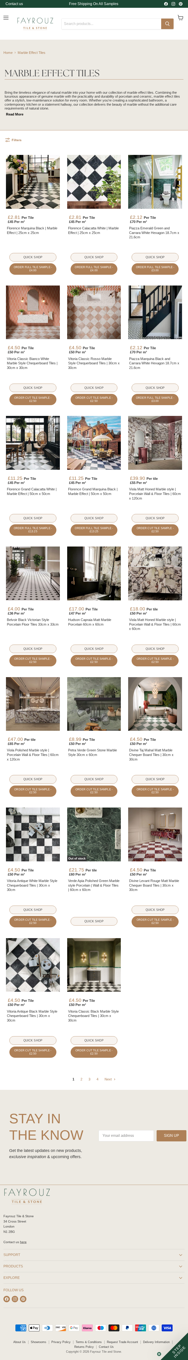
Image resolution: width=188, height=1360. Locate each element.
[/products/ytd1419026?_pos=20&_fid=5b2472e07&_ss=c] (94, 965)
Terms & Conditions (89, 1342)
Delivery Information (156, 1342)
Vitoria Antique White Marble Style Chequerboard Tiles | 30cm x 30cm (32, 885)
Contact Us (106, 1347)
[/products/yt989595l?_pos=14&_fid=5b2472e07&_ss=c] (94, 704)
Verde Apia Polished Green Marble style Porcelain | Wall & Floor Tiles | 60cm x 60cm (93, 885)
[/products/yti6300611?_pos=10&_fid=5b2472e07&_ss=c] (33, 573)
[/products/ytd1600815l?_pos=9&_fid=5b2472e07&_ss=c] (155, 443)
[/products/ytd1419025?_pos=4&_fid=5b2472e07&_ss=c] (33, 312)
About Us (19, 1342)
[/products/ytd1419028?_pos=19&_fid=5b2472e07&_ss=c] (33, 965)
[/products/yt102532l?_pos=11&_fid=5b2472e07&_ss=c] (94, 573)
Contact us (14, 4)
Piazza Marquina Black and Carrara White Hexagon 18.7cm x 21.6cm (154, 363)
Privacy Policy (61, 1342)
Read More (14, 114)
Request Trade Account (122, 1342)
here (23, 1242)
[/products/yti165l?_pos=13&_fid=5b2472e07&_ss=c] (33, 704)
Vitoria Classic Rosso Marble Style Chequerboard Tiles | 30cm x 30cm (94, 363)
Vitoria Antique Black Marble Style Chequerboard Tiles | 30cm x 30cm (32, 1015)
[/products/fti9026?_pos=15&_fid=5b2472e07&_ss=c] (155, 704)
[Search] (167, 24)
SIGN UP (171, 1135)
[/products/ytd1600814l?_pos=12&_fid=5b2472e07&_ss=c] (155, 573)
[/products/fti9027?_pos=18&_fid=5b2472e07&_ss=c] (155, 834)
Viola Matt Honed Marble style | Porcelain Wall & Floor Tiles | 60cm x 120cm (155, 493)
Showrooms (38, 1342)
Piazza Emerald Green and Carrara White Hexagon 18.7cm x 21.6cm (154, 232)
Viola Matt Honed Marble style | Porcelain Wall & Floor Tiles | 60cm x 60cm (155, 624)
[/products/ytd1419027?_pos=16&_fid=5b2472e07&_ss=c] (33, 834)
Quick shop (32, 257)
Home (8, 53)
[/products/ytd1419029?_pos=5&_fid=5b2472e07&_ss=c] (94, 312)
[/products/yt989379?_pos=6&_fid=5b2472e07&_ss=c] (155, 312)
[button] (174, 1346)
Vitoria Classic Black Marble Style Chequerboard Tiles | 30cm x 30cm (93, 1015)
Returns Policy (84, 1347)
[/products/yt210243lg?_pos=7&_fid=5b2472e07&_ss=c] (33, 443)
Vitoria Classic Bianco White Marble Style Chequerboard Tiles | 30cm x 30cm (32, 363)
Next (109, 1079)
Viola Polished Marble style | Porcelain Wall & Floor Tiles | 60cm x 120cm (33, 754)
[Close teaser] (159, 1354)
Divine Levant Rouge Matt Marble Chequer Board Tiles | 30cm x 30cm (154, 885)
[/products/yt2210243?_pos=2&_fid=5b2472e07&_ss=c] (94, 182)
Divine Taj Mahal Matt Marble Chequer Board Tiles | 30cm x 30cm (151, 754)
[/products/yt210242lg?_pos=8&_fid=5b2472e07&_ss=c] (94, 443)
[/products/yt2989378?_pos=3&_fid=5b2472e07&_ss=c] (155, 182)
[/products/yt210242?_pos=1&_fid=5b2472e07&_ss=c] (33, 182)
